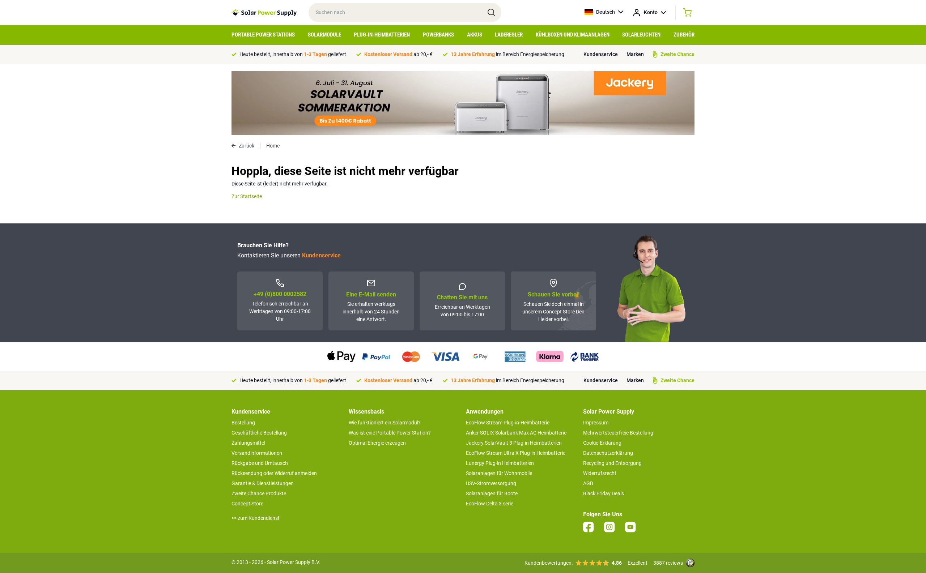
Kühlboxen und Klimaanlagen (572, 34)
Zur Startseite (247, 196)
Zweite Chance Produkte (259, 493)
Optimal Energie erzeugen (377, 443)
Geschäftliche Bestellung (259, 433)
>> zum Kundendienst (256, 518)
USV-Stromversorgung (491, 483)
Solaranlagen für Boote (492, 493)
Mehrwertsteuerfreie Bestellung (618, 433)
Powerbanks (438, 34)
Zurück (246, 146)
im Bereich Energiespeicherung (507, 54)
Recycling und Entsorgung (612, 463)
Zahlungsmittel (248, 443)
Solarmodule (324, 34)
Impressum (595, 423)
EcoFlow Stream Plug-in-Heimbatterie (507, 423)
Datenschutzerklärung (608, 453)
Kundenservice (600, 54)
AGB (588, 483)
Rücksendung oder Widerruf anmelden (274, 473)
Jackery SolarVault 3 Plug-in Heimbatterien (514, 443)
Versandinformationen (257, 453)
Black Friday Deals (603, 493)
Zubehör (684, 34)
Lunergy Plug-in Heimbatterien (500, 463)
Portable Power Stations (263, 34)
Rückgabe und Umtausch (260, 463)
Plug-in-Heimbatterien (382, 34)
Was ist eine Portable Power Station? (390, 433)
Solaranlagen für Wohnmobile (499, 473)
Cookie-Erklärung (602, 443)
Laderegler (509, 34)
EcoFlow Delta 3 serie (489, 503)
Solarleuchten (641, 34)
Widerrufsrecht (599, 473)
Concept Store (247, 503)
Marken (635, 54)
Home (273, 146)
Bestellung (243, 423)
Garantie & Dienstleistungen (263, 483)
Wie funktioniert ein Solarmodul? (385, 423)
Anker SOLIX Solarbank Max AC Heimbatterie (516, 433)
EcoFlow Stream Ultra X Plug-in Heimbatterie (515, 453)
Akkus (474, 34)
